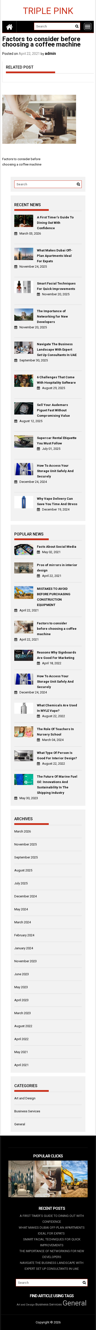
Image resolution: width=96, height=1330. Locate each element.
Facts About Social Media (56, 546)
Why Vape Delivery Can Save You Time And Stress (57, 501)
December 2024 (25, 896)
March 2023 (22, 1013)
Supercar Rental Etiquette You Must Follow (57, 440)
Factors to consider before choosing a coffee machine (57, 628)
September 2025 (26, 857)
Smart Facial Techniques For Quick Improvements (56, 286)
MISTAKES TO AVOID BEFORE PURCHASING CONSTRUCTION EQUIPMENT (53, 597)
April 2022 (21, 1039)
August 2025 (23, 870)
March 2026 (22, 831)
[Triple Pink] (9, 27)
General (19, 1124)
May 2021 (21, 1052)
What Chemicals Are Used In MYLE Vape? (57, 707)
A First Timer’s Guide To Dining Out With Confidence (55, 222)
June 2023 (21, 974)
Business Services (27, 1111)
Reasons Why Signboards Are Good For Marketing (56, 655)
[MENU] (87, 26)
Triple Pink (48, 10)
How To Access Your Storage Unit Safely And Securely (55, 471)
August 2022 (23, 1026)
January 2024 (23, 948)
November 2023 (25, 961)
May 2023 (21, 987)
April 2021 (21, 1065)
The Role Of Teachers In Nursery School (55, 731)
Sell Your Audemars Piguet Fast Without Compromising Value (53, 410)
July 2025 (21, 883)
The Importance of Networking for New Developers (52, 316)
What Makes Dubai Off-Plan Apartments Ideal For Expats (54, 256)
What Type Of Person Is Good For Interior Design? (57, 755)
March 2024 (22, 922)
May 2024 (21, 909)
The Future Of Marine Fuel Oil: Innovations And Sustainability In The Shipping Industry (57, 785)
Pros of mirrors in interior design (57, 567)
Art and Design (24, 1098)
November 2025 (25, 844)
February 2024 (24, 935)
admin (50, 53)
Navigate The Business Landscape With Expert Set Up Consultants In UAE (57, 349)
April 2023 (21, 1000)
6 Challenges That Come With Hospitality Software (56, 379)
